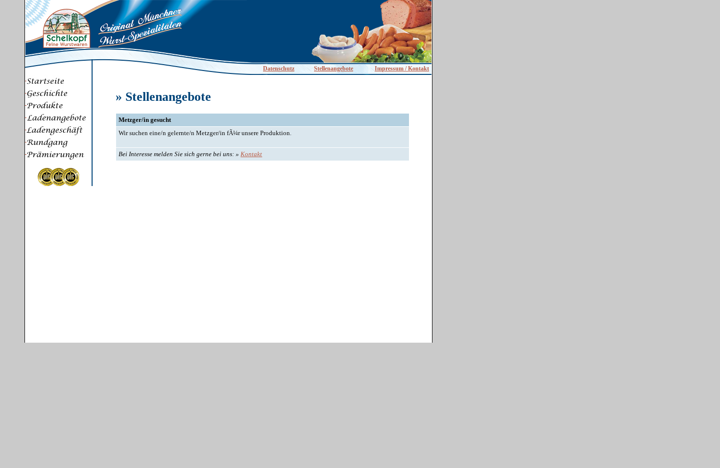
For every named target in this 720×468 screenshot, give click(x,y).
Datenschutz (278, 68)
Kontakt (251, 154)
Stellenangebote (333, 68)
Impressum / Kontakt (402, 68)
